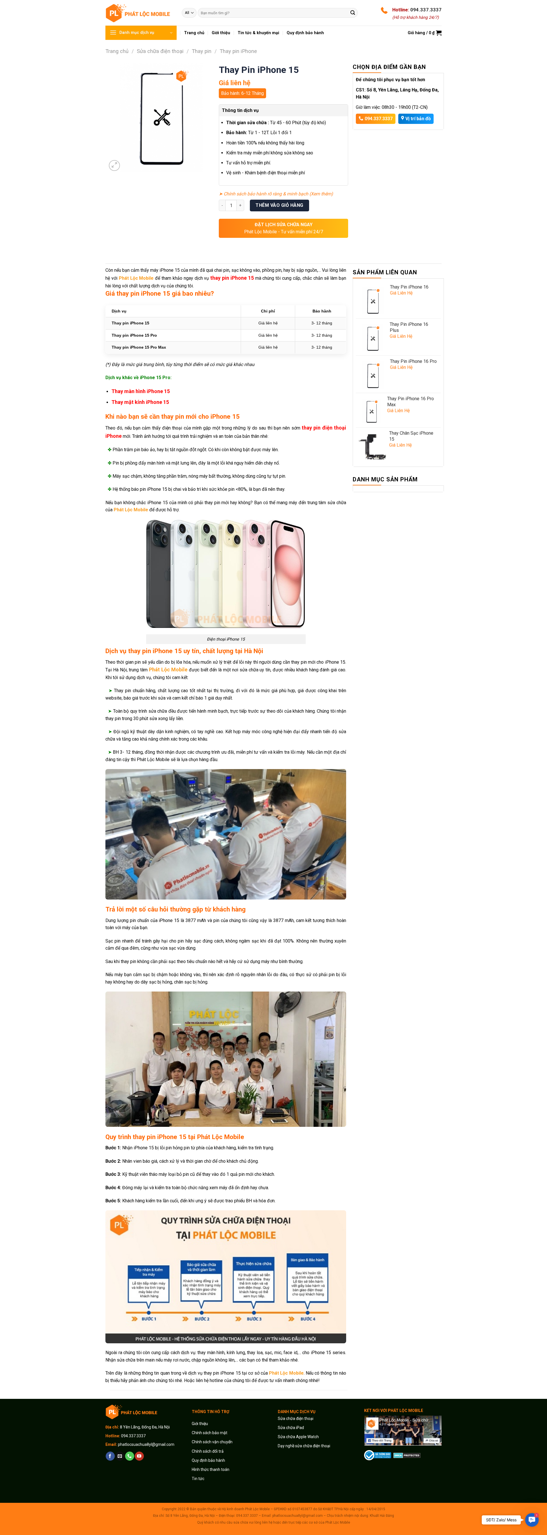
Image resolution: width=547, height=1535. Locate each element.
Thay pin (201, 51)
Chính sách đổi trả (208, 1451)
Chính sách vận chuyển (212, 1442)
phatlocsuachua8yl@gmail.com (146, 1444)
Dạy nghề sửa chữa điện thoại (304, 1446)
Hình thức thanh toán (210, 1469)
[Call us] (129, 1456)
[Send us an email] (119, 1456)
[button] (531, 1519)
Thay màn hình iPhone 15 (140, 391)
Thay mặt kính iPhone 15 (140, 402)
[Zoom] (114, 165)
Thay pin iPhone (238, 51)
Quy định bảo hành (208, 1460)
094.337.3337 (426, 10)
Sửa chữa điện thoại (160, 51)
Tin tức (198, 1478)
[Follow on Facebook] (110, 1456)
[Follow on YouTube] (139, 1456)
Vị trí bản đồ (418, 118)
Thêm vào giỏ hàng (279, 205)
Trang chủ (116, 51)
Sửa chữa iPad (291, 1427)
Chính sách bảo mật (209, 1432)
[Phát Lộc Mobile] (139, 13)
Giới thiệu (200, 1423)
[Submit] (353, 13)
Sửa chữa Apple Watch (298, 1436)
